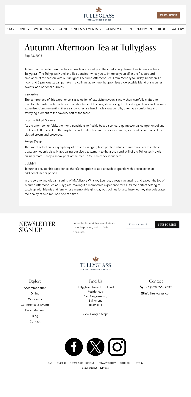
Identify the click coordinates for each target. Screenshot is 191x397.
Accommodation (35, 288)
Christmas (114, 29)
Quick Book (168, 15)
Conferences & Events (78, 29)
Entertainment (141, 29)
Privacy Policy (107, 363)
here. (118, 156)
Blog (162, 29)
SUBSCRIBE (167, 224)
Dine (22, 29)
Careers (61, 363)
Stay (10, 29)
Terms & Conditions (82, 363)
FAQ (50, 363)
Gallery (177, 29)
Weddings (42, 29)
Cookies (125, 363)
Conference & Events (35, 305)
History (138, 363)
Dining (35, 294)
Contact (35, 322)
